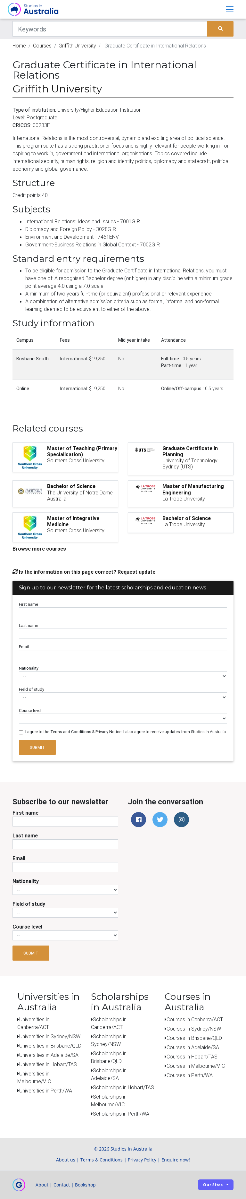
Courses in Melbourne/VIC (196, 1066)
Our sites (213, 1184)
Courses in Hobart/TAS (192, 1056)
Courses (42, 45)
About (42, 1185)
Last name (28, 625)
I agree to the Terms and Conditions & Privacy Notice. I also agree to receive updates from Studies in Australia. (126, 731)
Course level (30, 710)
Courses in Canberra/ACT (195, 1019)
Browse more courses (39, 548)
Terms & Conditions (101, 1160)
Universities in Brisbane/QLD (50, 1045)
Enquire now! (175, 1160)
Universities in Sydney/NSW (49, 1036)
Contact (61, 1185)
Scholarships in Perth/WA (121, 1113)
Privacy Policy (142, 1160)
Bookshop (85, 1185)
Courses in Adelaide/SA (193, 1047)
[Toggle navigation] (229, 9)
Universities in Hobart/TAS (48, 1064)
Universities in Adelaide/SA (48, 1055)
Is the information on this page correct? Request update (86, 572)
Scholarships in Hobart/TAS (123, 1087)
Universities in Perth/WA (45, 1090)
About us (65, 1160)
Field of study (31, 689)
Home (19, 45)
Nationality (28, 668)
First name (28, 604)
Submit (37, 747)
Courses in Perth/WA (190, 1075)
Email (24, 646)
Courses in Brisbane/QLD (194, 1038)
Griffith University (77, 45)
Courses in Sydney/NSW (194, 1028)
